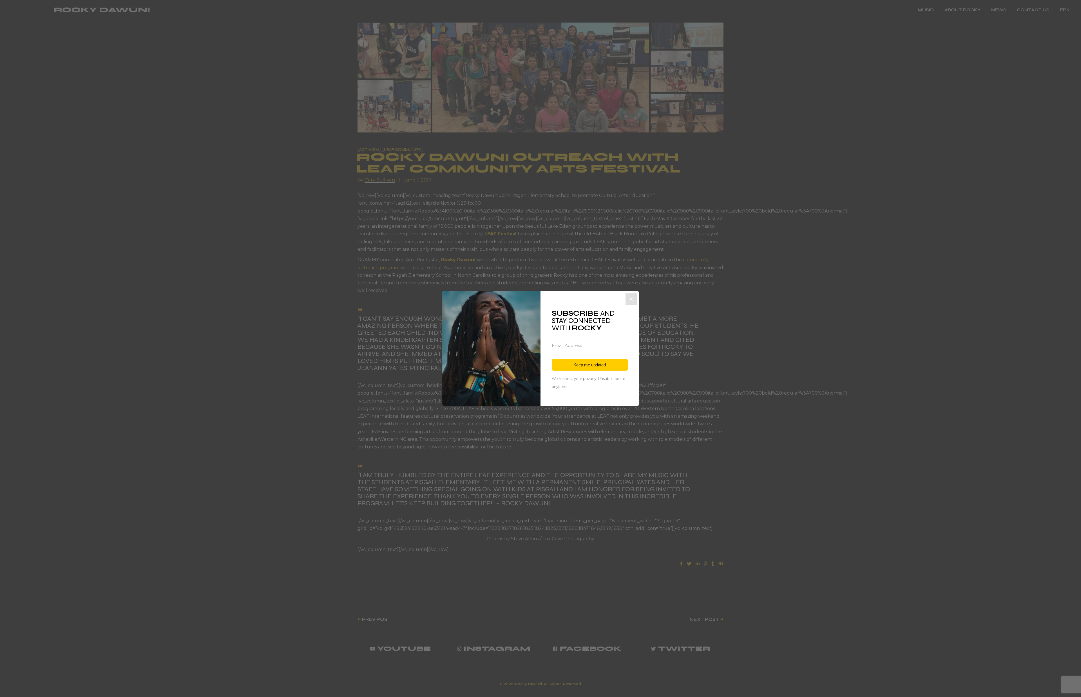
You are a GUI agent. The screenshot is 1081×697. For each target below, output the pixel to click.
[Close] (631, 299)
